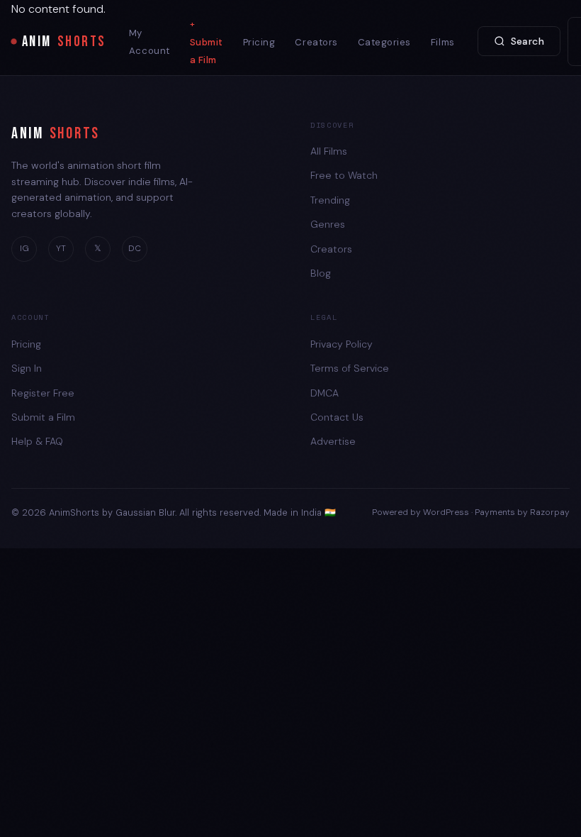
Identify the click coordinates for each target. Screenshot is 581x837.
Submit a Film (206, 51)
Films (443, 42)
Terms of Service (349, 368)
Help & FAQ (37, 441)
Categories (384, 42)
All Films (328, 151)
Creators (316, 42)
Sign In (26, 368)
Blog (320, 273)
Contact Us (336, 417)
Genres (327, 224)
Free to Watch (344, 175)
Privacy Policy (341, 344)
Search (528, 41)
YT (61, 248)
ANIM (64, 41)
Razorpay (550, 512)
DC (134, 248)
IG (24, 248)
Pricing (259, 42)
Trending (330, 200)
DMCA (324, 393)
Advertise (333, 441)
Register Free (42, 393)
